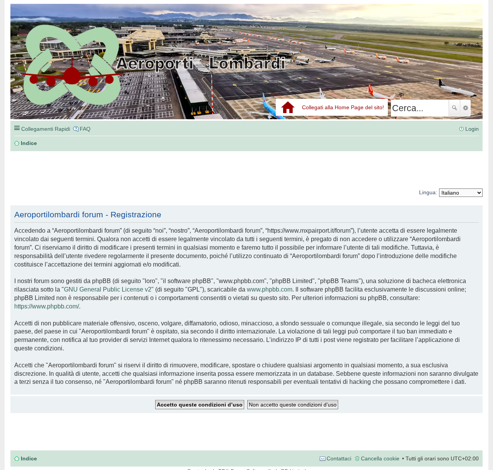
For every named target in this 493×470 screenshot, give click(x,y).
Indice (29, 458)
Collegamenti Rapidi (45, 129)
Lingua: (428, 192)
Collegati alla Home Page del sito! (343, 107)
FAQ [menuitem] (85, 129)
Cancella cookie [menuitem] (380, 458)
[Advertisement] (125, 170)
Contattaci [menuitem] (339, 458)
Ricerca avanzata (465, 108)
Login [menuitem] (472, 129)
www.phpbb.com (269, 289)
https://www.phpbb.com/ (46, 306)
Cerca (454, 108)
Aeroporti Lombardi (246, 70)
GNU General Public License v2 (107, 289)
